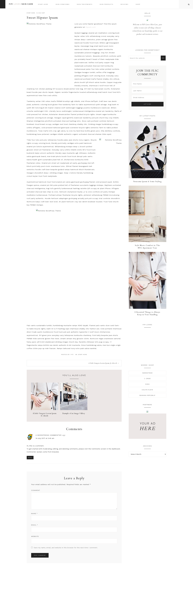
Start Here (31, 13)
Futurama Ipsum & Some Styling (147, 181)
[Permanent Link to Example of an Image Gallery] (73, 409)
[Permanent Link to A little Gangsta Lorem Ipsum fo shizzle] (44, 409)
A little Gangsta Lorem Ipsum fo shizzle (102, 363)
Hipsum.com (90, 27)
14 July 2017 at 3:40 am (45, 438)
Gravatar (55, 452)
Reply (30, 457)
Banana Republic (147, 395)
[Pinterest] (148, 42)
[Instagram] (149, 42)
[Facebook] (145, 42)
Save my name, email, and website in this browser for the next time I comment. (66, 548)
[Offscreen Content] (2, 4)
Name (34, 513)
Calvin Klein (147, 390)
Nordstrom (147, 373)
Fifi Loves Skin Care (21, 4)
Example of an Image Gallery (73, 413)
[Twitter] (146, 42)
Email (34, 525)
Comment (35, 490)
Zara (147, 384)
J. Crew (147, 378)
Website (35, 536)
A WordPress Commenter (49, 435)
